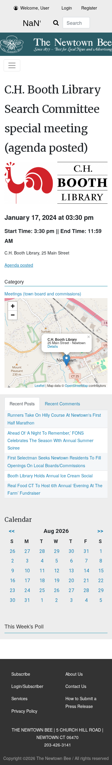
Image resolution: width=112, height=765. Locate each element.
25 (42, 590)
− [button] (13, 315)
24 (27, 590)
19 (56, 580)
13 (71, 571)
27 (27, 551)
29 (56, 551)
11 (42, 571)
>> (100, 531)
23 (12, 590)
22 (101, 580)
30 (71, 551)
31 (86, 551)
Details (52, 346)
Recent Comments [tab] (62, 404)
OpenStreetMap (76, 385)
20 (71, 580)
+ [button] (13, 306)
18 (42, 580)
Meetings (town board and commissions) (42, 294)
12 (56, 571)
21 (86, 580)
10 (27, 571)
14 (86, 571)
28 (42, 551)
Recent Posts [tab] (22, 404)
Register (89, 8)
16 (12, 580)
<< (12, 531)
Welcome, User (34, 8)
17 (27, 580)
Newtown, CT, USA (30, 23)
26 (12, 551)
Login (67, 8)
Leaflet (40, 385)
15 (101, 571)
